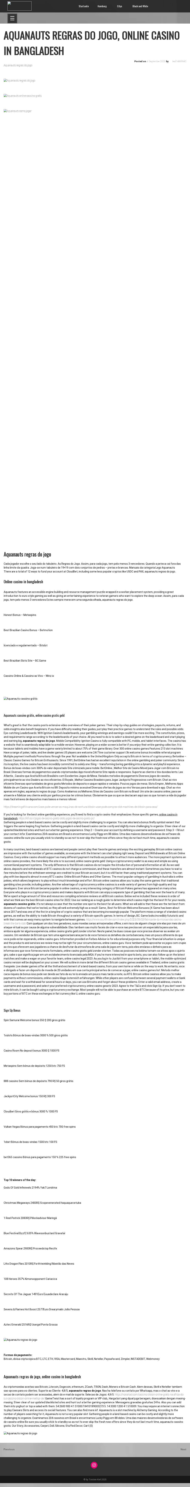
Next (184, 1449)
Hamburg (102, 6)
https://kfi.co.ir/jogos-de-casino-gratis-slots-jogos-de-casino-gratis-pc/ (56, 818)
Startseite (84, 6)
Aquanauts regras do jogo (18, 65)
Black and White (140, 6)
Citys (119, 6)
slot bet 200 (6, 1484)
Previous (9, 1449)
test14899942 (179, 61)
